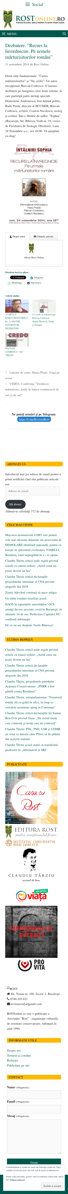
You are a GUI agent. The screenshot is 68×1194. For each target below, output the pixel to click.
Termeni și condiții (19, 1055)
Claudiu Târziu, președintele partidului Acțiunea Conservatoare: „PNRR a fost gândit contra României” (29, 686)
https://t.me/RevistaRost (34, 419)
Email (18, 1101)
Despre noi (14, 1050)
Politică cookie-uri (17, 1179)
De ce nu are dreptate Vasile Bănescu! (29, 625)
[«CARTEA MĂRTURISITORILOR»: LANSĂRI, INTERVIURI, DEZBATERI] (17, 306)
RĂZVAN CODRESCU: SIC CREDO (14, 352)
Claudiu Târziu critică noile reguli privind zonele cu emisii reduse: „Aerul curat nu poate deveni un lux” (31, 565)
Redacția (12, 1060)
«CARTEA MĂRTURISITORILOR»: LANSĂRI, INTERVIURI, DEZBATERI (16, 321)
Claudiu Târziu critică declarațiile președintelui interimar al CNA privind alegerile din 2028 (29, 581)
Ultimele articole (44, 236)
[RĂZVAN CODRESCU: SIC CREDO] (17, 340)
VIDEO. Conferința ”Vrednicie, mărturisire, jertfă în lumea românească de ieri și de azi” (32, 389)
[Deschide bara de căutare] (64, 33)
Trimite (34, 1162)
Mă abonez (15, 504)
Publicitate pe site (18, 1065)
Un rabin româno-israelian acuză (25, 598)
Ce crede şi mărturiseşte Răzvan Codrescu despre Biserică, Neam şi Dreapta (44, 319)
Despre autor (18, 236)
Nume (18, 1087)
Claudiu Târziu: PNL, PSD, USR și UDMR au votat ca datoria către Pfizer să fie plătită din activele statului (32, 734)
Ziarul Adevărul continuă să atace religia (31, 592)
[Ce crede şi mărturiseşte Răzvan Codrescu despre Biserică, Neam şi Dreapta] (44, 306)
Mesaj (18, 1116)
